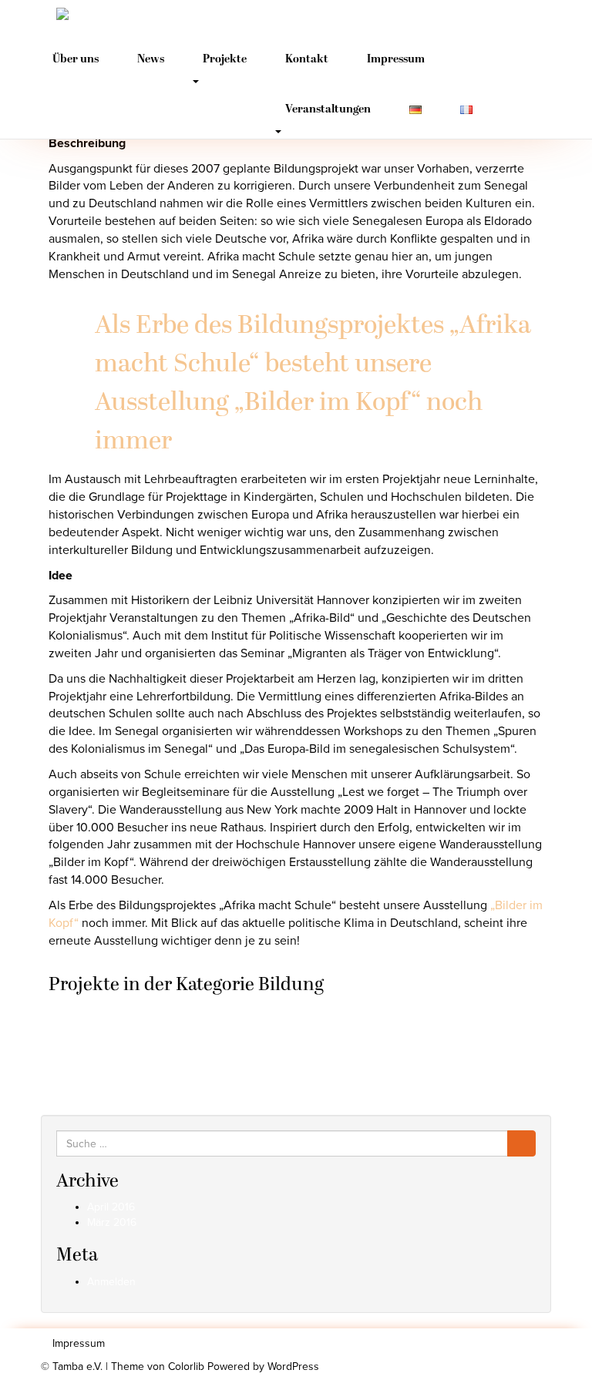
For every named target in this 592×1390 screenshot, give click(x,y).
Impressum (396, 59)
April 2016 (111, 1207)
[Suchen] (521, 1143)
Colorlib (186, 1366)
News (150, 59)
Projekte (225, 59)
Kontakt (306, 59)
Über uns (75, 59)
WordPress (293, 1366)
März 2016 (111, 1222)
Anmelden (111, 1281)
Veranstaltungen (328, 109)
